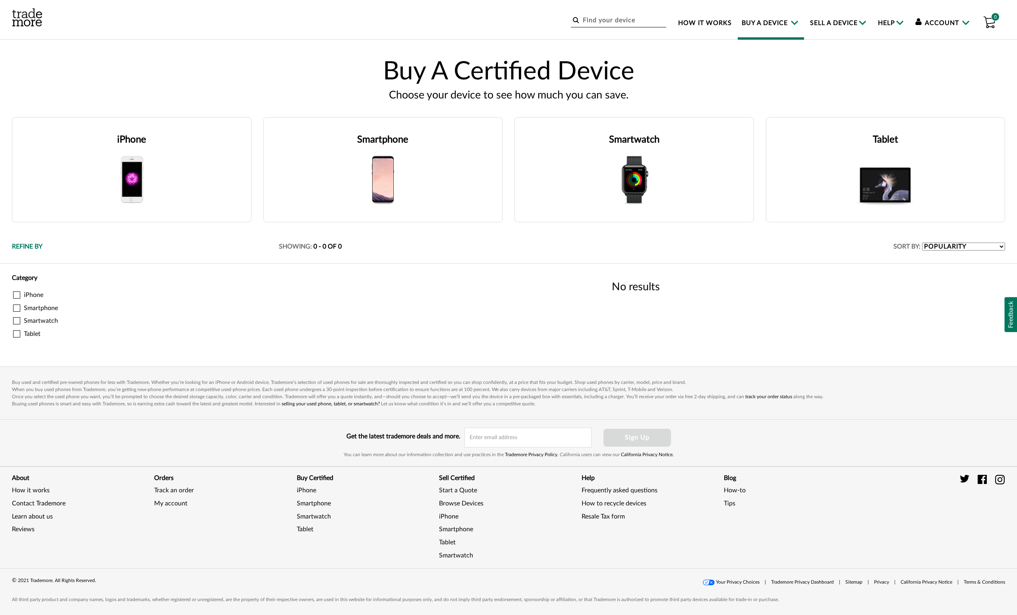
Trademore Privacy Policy (531, 454)
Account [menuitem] (942, 23)
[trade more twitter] (966, 479)
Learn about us (32, 516)
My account (171, 503)
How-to (735, 490)
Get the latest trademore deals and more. (403, 436)
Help (886, 23)
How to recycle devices (614, 503)
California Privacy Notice (926, 582)
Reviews (23, 529)
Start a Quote (458, 490)
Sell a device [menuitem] (834, 23)
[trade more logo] (27, 17)
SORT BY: (906, 246)
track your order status (768, 396)
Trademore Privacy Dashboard (802, 582)
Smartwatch (314, 516)
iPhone (306, 490)
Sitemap (853, 582)
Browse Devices (461, 503)
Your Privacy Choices (738, 582)
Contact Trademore (39, 503)
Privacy (881, 582)
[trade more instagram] (1000, 479)
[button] (989, 21)
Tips (729, 503)
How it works (31, 490)
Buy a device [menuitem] (766, 23)
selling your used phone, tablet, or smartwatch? (331, 403)
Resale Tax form (603, 516)
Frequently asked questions (619, 490)
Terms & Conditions (984, 582)
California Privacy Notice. (647, 454)
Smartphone (314, 503)
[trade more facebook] (983, 479)
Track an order (174, 490)
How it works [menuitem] (705, 23)
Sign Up (637, 437)
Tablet (305, 529)
